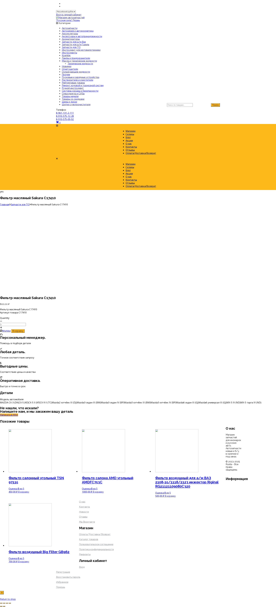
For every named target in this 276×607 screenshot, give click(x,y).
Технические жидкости (80, 63)
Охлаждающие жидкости (76, 71)
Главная (4, 204)
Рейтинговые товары (73, 82)
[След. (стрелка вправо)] (4, 606)
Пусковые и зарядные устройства (80, 77)
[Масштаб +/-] (10, 603)
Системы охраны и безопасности (80, 91)
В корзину (17, 331)
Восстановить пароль (68, 577)
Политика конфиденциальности (96, 549)
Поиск (215, 105)
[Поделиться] (4, 603)
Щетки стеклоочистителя (76, 104)
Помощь (60, 587)
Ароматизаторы (71, 39)
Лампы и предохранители (76, 58)
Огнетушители (70, 69)
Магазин (130, 131)
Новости (84, 511)
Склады (130, 134)
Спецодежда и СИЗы (73, 93)
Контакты (131, 146)
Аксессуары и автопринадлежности (82, 36)
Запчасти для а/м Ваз (74, 41)
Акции (129, 140)
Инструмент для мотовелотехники (81, 50)
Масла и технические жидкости (79, 61)
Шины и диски (69, 101)
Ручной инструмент (73, 88)
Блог (128, 137)
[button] (138, 125)
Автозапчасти (69, 28)
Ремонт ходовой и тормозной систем (82, 85)
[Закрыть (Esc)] (1, 603)
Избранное (62, 582)
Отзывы (130, 150)
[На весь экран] (7, 603)
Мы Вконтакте (87, 521)
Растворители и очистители (77, 80)
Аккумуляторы (70, 33)
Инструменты (69, 52)
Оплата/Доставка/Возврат (141, 153)
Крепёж (66, 55)
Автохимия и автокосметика (77, 31)
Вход (82, 567)
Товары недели (70, 96)
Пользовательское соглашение (96, 544)
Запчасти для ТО (71, 47)
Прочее (66, 74)
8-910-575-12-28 (65, 116)
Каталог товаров (88, 539)
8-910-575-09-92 (65, 119)
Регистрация (63, 572)
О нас (129, 143)
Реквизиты (85, 554)
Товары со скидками (73, 99)
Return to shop (8, 599)
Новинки (66, 66)
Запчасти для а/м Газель (75, 44)
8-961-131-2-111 (65, 113)
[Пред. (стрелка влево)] (1, 606)
